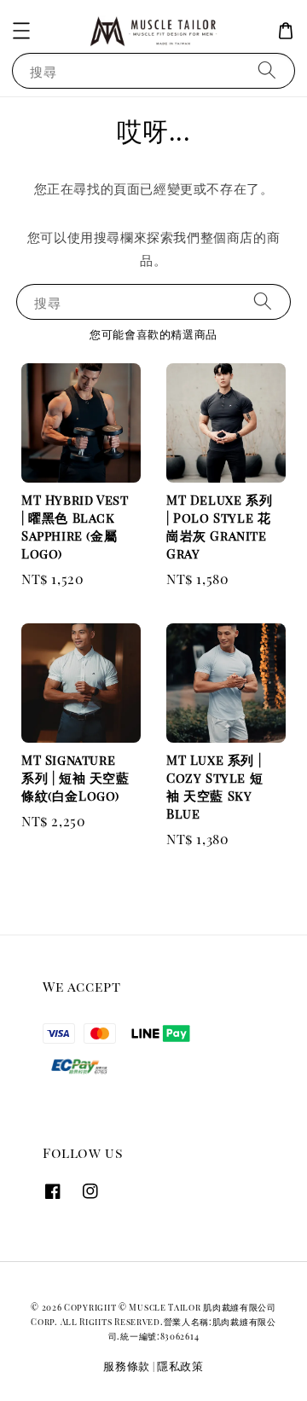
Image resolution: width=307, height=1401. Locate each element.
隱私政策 (180, 1365)
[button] (21, 30)
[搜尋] (267, 70)
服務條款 (126, 1365)
